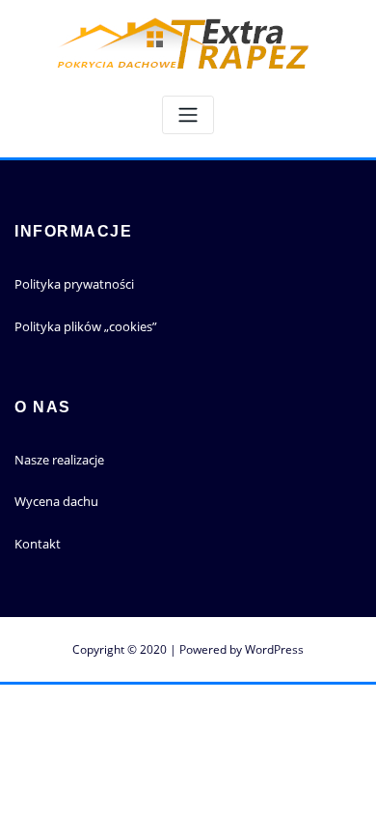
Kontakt (37, 543)
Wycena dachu (56, 501)
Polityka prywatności (74, 284)
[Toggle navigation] (188, 115)
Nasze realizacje (59, 459)
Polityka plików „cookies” (85, 326)
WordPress (274, 649)
